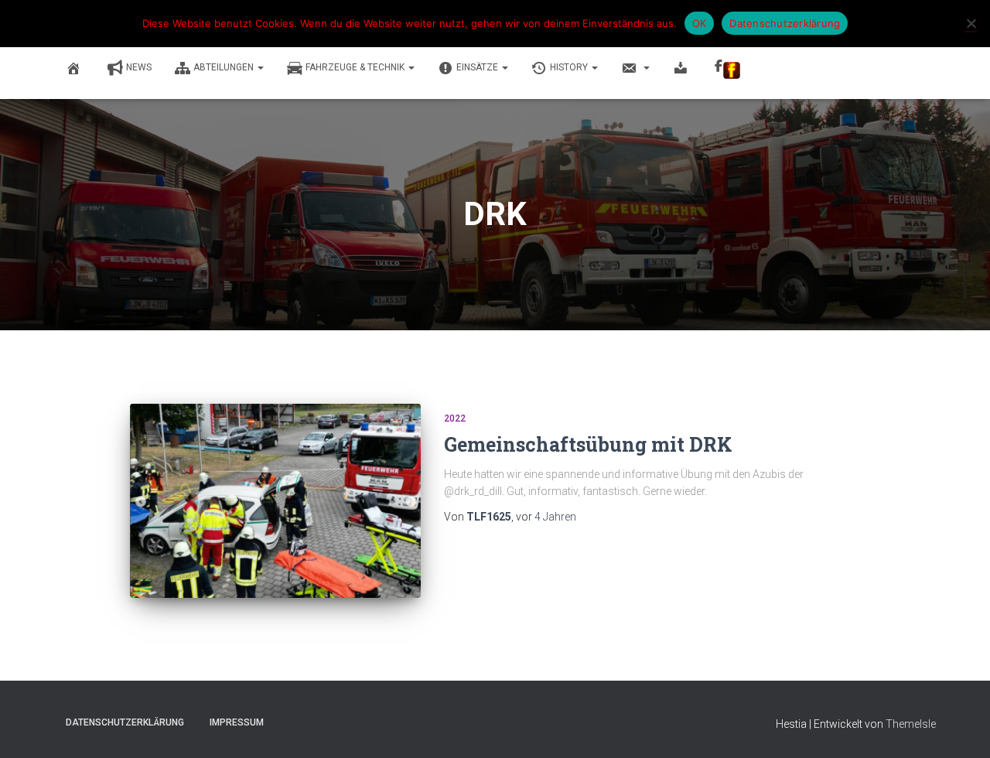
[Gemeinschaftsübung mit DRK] (275, 501)
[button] (260, 67)
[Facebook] (728, 68)
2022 (455, 418)
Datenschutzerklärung (125, 722)
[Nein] (970, 23)
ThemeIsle (911, 724)
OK (699, 23)
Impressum (237, 722)
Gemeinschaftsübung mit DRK (588, 444)
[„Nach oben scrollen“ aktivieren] (959, 727)
